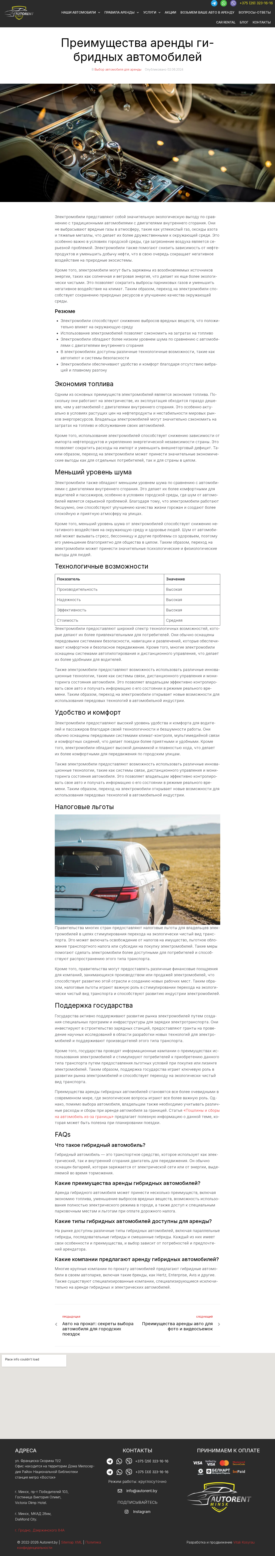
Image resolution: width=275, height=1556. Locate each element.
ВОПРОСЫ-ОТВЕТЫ (255, 12)
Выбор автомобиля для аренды (118, 69)
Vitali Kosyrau (244, 1542)
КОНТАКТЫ (262, 22)
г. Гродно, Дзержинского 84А (39, 1530)
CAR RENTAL (225, 22)
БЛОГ (244, 22)
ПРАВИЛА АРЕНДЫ (119, 12)
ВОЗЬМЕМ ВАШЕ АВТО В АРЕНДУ (207, 12)
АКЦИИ (170, 12)
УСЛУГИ (149, 12)
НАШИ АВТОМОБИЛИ (78, 12)
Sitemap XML (71, 1542)
